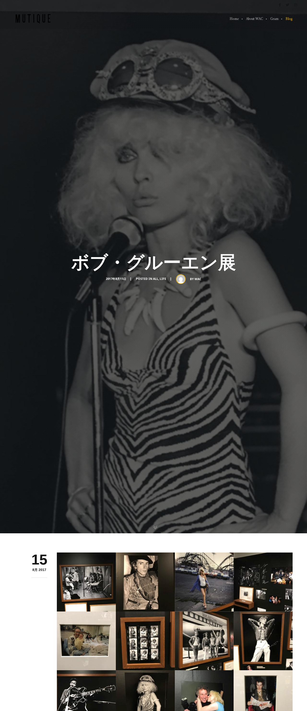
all (155, 279)
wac (198, 279)
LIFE (163, 279)
